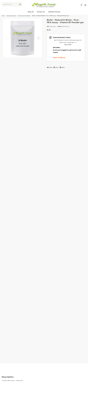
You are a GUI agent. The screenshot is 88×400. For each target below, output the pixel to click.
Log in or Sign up (59, 57)
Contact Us (41, 12)
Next (38, 38)
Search (20, 4)
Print (63, 67)
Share (50, 67)
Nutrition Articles (54, 12)
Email (56, 67)
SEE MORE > (57, 47)
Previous (6, 38)
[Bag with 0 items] (85, 4)
